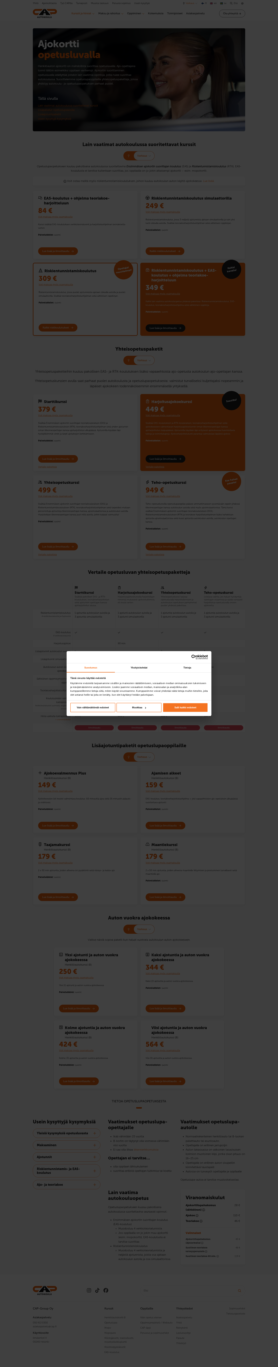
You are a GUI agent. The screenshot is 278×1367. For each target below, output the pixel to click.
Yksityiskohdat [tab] (139, 667)
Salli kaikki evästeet (185, 707)
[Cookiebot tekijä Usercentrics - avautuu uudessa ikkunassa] (194, 657)
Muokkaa (137, 707)
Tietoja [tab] (187, 667)
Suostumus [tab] (90, 667)
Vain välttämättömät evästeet (93, 707)
